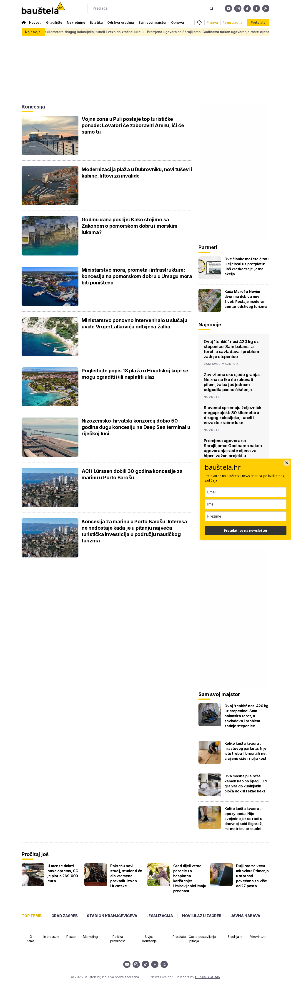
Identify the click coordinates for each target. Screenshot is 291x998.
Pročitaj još (35, 854)
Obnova (177, 22)
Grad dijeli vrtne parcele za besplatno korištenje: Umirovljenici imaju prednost (189, 878)
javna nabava (245, 915)
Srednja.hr (235, 937)
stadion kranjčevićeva (112, 915)
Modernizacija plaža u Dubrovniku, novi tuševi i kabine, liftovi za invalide (137, 172)
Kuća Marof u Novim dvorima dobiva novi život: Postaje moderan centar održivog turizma (245, 299)
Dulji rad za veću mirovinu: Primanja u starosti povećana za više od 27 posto (252, 876)
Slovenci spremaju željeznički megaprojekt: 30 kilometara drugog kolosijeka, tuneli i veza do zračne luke (233, 415)
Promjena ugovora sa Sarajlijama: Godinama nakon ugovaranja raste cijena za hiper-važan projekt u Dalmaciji (233, 450)
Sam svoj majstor (152, 22)
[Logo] (43, 8)
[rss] (265, 8)
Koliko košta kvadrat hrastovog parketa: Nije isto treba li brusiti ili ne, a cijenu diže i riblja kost (245, 751)
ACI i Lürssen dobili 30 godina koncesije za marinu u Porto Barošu (132, 474)
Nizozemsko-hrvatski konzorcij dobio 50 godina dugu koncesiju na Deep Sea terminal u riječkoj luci (136, 427)
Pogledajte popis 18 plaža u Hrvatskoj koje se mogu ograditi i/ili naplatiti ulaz (135, 374)
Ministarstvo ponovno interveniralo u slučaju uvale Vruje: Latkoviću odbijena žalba (134, 323)
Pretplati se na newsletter (245, 530)
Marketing (90, 937)
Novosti (35, 22)
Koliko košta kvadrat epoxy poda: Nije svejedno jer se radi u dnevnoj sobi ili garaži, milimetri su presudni (243, 818)
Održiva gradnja (120, 22)
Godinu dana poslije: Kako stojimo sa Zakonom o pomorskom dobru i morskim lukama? (129, 226)
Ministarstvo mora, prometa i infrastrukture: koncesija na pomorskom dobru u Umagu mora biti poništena (137, 276)
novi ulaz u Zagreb (201, 915)
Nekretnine (76, 22)
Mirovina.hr (258, 937)
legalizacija (159, 915)
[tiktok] (247, 8)
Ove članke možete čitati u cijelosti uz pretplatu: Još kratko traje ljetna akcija (246, 266)
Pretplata (258, 22)
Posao (71, 937)
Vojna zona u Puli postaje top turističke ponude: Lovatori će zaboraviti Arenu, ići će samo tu (133, 125)
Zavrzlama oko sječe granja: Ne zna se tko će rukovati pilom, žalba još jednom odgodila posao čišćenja (232, 382)
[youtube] (228, 8)
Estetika (96, 22)
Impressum (51, 937)
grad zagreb (64, 915)
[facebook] (256, 8)
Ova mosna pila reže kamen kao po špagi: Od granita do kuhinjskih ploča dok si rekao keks (245, 783)
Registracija (232, 22)
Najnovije (209, 325)
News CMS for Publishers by (185, 977)
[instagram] (237, 8)
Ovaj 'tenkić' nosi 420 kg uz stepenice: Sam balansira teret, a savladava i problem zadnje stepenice (231, 349)
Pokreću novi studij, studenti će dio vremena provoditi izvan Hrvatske (126, 876)
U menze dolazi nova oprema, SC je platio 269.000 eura (63, 873)
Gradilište (54, 22)
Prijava (212, 22)
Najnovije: (33, 32)
